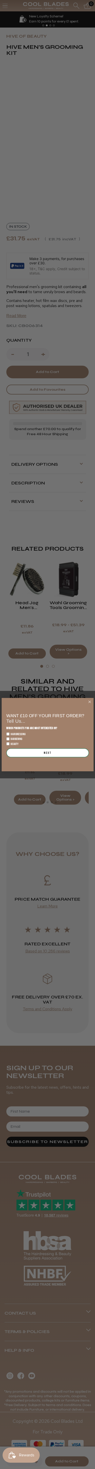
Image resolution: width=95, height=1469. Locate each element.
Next (47, 753)
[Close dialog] (89, 701)
